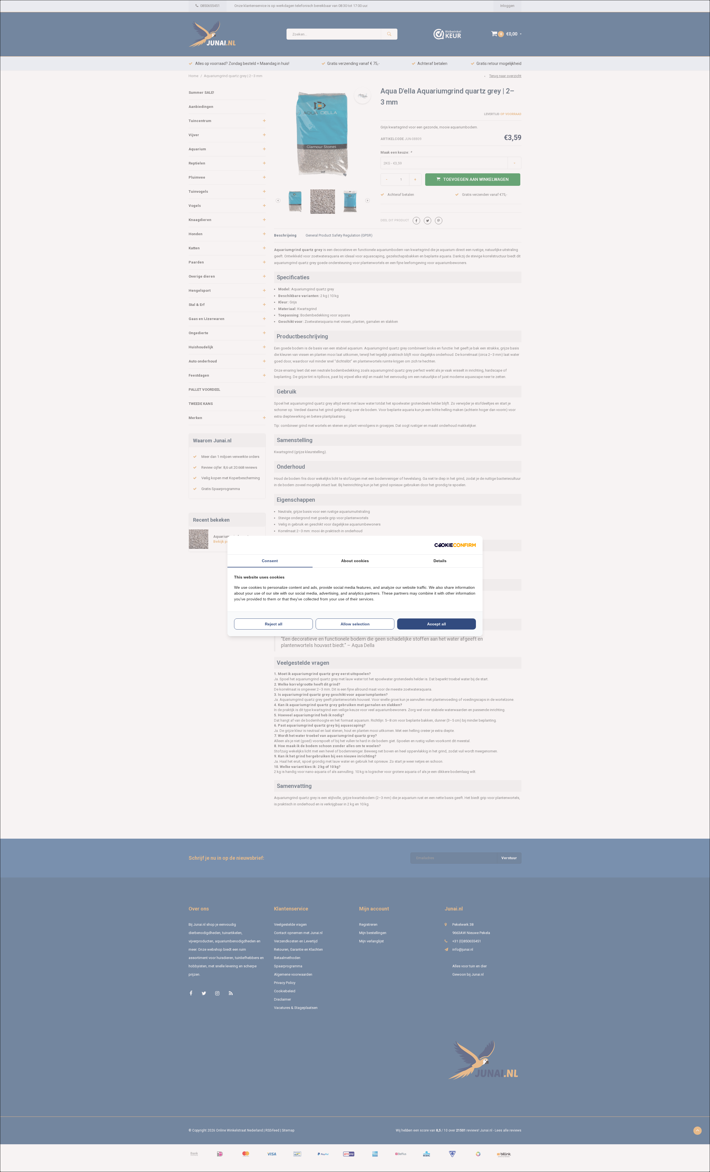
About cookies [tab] (355, 561)
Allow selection (355, 624)
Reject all (273, 624)
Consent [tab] (270, 561)
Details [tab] (440, 561)
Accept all (436, 624)
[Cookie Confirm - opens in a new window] (455, 545)
